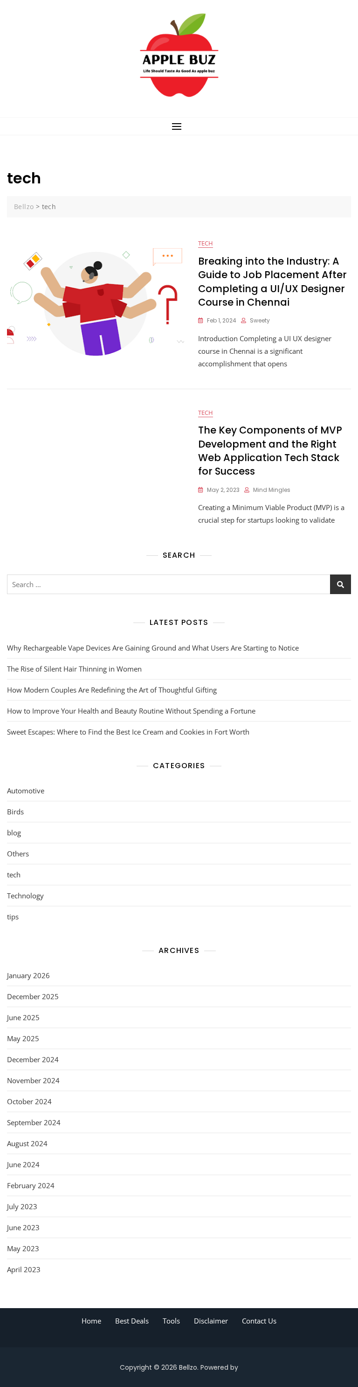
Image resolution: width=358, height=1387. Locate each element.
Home (91, 1320)
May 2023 (23, 1248)
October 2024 (29, 1101)
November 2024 (33, 1080)
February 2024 (31, 1185)
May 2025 (23, 1038)
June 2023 (23, 1227)
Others (18, 853)
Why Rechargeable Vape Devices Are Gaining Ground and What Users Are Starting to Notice (153, 647)
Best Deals (132, 1320)
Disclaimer (211, 1320)
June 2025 (23, 1017)
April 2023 (24, 1269)
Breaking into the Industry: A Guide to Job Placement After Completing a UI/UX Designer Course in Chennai (272, 281)
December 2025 (33, 996)
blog (14, 832)
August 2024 (27, 1143)
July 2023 (22, 1206)
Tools (171, 1320)
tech (205, 243)
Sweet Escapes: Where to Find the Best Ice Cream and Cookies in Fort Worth (128, 731)
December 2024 (33, 1059)
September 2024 (34, 1122)
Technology (25, 895)
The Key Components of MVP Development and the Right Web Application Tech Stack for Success (270, 450)
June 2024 (23, 1164)
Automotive (25, 790)
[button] (179, 126)
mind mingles (271, 490)
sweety (260, 320)
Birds (15, 811)
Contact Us (259, 1320)
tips (13, 916)
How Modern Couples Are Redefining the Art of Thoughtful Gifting (112, 689)
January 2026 (28, 975)
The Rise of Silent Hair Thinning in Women (74, 668)
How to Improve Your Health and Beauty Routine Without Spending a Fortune (131, 710)
